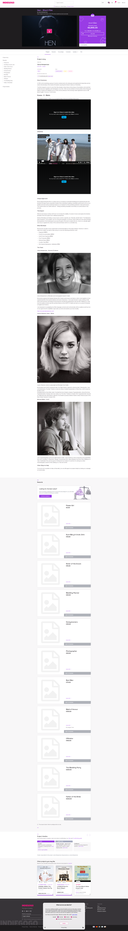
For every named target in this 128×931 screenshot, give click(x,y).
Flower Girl (6, 62)
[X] (24, 911)
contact (43, 66)
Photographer (7, 72)
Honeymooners (7, 70)
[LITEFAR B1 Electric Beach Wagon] (64, 874)
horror (65, 71)
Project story (5, 57)
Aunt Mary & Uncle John (9, 64)
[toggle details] (53, 895)
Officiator (6, 78)
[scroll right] (90, 835)
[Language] (109, 2)
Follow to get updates (42, 849)
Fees (98, 906)
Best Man (6, 74)
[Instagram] (28, 911)
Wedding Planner (8, 68)
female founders (59, 71)
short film (70, 71)
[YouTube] (27, 911)
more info (39, 66)
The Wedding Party (8, 80)
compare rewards (45, 496)
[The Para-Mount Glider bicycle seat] (83, 874)
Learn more (65, 847)
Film (39, 71)
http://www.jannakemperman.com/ (45, 311)
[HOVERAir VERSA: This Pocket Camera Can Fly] (45, 874)
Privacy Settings (41, 926)
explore (70, 863)
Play (49, 30)
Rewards (5, 60)
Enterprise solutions (101, 911)
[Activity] (115, 2)
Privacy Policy (25, 926)
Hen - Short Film (45, 10)
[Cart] (112, 2)
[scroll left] (87, 835)
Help (70, 838)
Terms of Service (33, 926)
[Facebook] (22, 911)
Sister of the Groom (8, 66)
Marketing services (101, 907)
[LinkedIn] (30, 911)
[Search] (56, 2)
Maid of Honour (7, 76)
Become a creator (101, 909)
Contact (85, 906)
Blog (85, 909)
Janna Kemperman (43, 12)
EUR (103, 2)
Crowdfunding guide (77, 838)
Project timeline (6, 86)
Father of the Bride (8, 82)
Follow (93, 33)
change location (70, 6)
